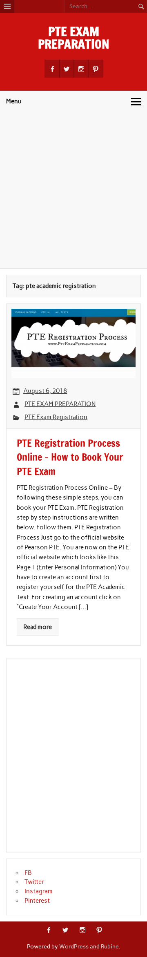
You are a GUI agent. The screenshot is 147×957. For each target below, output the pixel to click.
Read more (37, 627)
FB (28, 873)
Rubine (109, 946)
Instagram (38, 891)
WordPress (74, 946)
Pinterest (37, 900)
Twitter (34, 882)
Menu (14, 101)
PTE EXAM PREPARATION (73, 37)
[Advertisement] (73, 190)
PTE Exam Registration (55, 417)
